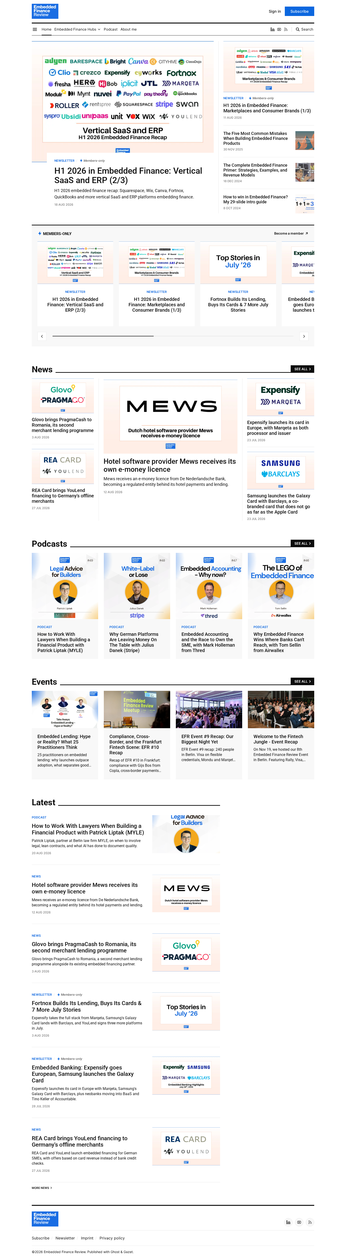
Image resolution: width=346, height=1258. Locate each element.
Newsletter (64, 160)
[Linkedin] (272, 29)
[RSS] (286, 29)
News (36, 876)
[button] (75, 29)
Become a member (289, 233)
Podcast (44, 627)
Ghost (115, 1252)
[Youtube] (279, 29)
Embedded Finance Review (64, 1252)
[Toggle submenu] (99, 29)
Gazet (128, 1252)
